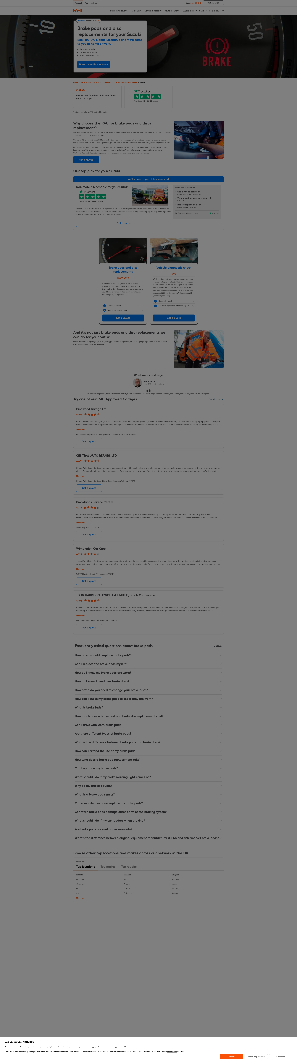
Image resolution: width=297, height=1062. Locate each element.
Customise (280, 1057)
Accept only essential (256, 1057)
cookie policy (172, 1052)
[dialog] (148, 1049)
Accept (231, 1057)
